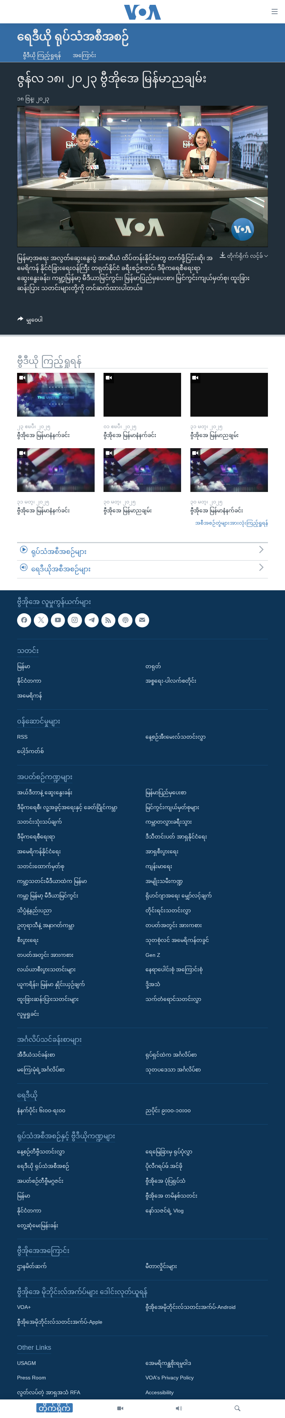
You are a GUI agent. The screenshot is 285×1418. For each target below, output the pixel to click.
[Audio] (179, 1408)
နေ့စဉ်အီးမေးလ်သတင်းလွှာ (175, 737)
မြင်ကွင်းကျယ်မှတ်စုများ (172, 807)
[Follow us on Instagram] (75, 620)
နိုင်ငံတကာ (29, 681)
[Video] (120, 1408)
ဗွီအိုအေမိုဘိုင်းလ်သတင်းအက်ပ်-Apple (59, 1322)
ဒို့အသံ (152, 984)
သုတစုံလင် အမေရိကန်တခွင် (177, 940)
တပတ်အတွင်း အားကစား (45, 955)
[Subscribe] (142, 620)
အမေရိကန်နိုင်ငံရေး (39, 851)
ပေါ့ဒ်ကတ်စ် (30, 751)
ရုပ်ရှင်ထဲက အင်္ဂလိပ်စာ (171, 1055)
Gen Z (152, 955)
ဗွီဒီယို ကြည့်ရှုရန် (42, 55)
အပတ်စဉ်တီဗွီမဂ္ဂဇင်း (40, 1181)
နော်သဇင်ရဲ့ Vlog (164, 1211)
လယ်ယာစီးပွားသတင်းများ (46, 969)
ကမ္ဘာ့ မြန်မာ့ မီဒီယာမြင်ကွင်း (47, 896)
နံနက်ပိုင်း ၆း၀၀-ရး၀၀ (41, 1110)
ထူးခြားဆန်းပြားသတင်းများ (48, 999)
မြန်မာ (23, 666)
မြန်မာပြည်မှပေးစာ (165, 792)
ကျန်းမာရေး (158, 866)
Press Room (31, 1378)
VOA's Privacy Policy (169, 1378)
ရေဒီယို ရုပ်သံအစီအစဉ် (43, 1166)
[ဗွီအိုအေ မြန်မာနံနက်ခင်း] (56, 395)
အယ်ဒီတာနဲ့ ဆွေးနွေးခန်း (44, 792)
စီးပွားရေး (28, 940)
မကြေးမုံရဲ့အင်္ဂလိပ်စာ (41, 1070)
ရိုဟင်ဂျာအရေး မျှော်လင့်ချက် (178, 896)
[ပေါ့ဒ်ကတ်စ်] (125, 620)
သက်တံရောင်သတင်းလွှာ (173, 999)
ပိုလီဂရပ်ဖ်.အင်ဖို (163, 1166)
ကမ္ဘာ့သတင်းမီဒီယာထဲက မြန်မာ (52, 881)
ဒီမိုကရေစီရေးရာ (36, 837)
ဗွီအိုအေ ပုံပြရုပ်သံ (165, 1181)
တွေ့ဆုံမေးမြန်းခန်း (37, 1225)
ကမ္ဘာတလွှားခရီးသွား (168, 822)
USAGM (26, 1363)
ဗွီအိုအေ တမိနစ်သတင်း (171, 1196)
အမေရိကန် (29, 696)
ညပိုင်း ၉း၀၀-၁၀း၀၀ (168, 1110)
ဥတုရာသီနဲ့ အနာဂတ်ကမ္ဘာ (45, 925)
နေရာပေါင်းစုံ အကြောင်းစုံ (174, 969)
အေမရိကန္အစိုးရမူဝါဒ (168, 1363)
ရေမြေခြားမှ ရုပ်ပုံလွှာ (168, 1152)
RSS (22, 737)
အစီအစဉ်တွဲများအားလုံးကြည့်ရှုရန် (231, 523)
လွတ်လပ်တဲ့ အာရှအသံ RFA (48, 1392)
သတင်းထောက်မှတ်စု (40, 866)
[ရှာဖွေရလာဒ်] (237, 1408)
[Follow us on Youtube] (58, 620)
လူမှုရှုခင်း (28, 1014)
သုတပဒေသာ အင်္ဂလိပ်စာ (173, 1070)
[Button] (30, 321)
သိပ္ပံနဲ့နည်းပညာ (34, 910)
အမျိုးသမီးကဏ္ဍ (164, 881)
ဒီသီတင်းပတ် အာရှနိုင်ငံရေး (176, 837)
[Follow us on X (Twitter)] (41, 620)
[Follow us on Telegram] (92, 620)
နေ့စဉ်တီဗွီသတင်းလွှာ (41, 1152)
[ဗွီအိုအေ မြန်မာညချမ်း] (229, 395)
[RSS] (108, 620)
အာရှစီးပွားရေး (161, 851)
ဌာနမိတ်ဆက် (32, 1266)
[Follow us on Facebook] (24, 620)
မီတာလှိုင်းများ (161, 1266)
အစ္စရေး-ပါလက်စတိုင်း (170, 681)
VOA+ (24, 1307)
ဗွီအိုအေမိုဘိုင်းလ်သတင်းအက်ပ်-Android (190, 1307)
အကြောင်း (84, 55)
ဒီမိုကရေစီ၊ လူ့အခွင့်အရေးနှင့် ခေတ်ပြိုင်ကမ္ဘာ (67, 807)
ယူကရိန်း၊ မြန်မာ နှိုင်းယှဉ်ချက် (51, 984)
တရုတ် (153, 666)
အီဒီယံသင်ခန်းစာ (36, 1055)
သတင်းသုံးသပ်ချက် (39, 822)
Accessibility (159, 1392)
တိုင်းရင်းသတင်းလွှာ (168, 910)
